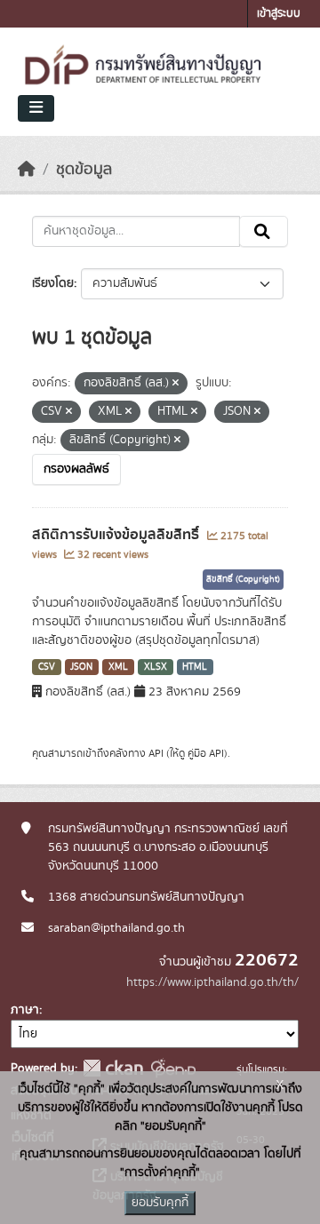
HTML (194, 667)
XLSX (155, 667)
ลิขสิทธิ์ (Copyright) (243, 579)
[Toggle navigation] (36, 108)
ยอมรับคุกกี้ (160, 1203)
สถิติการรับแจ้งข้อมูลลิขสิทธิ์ (117, 534)
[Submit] (263, 232)
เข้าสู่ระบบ (278, 13)
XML (118, 667)
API (156, 753)
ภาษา (25, 1010)
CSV (46, 667)
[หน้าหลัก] (27, 169)
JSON (81, 667)
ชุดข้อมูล (84, 169)
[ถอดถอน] (175, 384)
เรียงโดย (53, 283)
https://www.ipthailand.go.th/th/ (212, 982)
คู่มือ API (206, 753)
